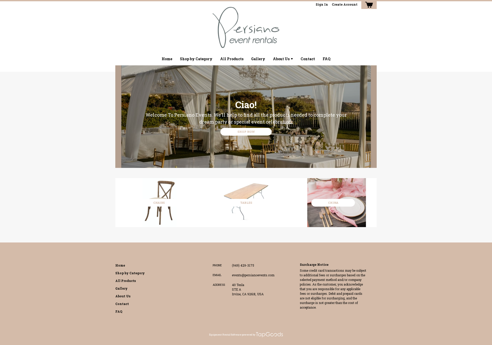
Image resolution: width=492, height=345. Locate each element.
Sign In (322, 4)
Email (217, 275)
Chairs (159, 203)
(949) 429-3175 (243, 265)
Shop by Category (196, 58)
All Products (231, 58)
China (333, 203)
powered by (248, 334)
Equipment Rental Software (225, 334)
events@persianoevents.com (253, 275)
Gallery (258, 58)
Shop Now (246, 132)
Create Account (344, 4)
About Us (281, 58)
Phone (217, 265)
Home (167, 58)
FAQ (327, 58)
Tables (246, 203)
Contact (308, 58)
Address (219, 285)
